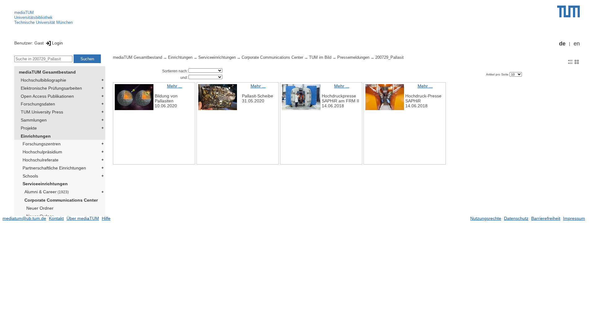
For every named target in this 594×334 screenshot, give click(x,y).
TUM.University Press (42, 111)
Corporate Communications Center (61, 200)
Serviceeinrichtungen (45, 183)
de (562, 44)
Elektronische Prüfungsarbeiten (51, 88)
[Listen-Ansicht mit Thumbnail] (570, 61)
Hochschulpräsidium (42, 151)
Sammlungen (34, 120)
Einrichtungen (36, 136)
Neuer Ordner (40, 208)
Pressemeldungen (353, 57)
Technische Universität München (43, 22)
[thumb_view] (577, 61)
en (577, 44)
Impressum (574, 218)
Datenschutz (516, 218)
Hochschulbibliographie (43, 80)
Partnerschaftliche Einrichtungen (54, 167)
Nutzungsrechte (485, 218)
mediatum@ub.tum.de (24, 218)
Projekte (29, 128)
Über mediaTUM (83, 218)
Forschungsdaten (38, 103)
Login (57, 43)
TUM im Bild (320, 57)
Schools (30, 175)
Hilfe (106, 218)
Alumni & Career (46, 191)
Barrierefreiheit (545, 218)
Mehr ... (174, 86)
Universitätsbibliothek (33, 17)
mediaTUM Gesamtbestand (47, 72)
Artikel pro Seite (498, 74)
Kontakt (56, 218)
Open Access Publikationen (47, 96)
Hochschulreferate (40, 159)
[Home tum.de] (568, 11)
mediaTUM (24, 12)
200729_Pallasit (389, 57)
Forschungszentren (42, 143)
